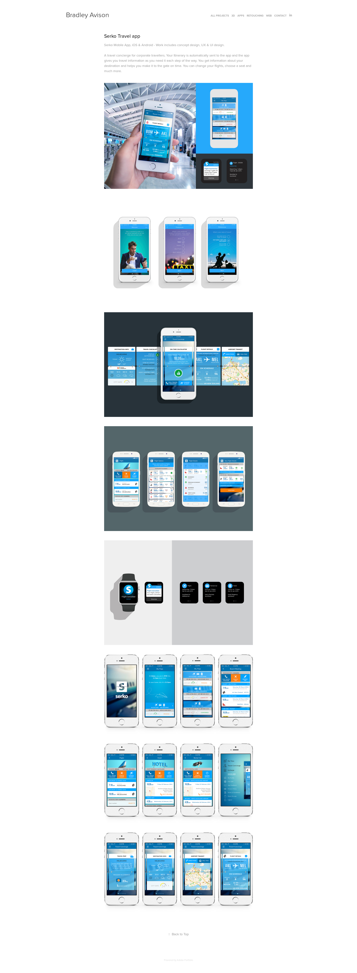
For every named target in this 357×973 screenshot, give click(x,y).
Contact (280, 15)
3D (233, 15)
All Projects (220, 15)
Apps (240, 15)
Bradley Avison (87, 14)
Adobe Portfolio (185, 960)
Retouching (255, 15)
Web (269, 15)
